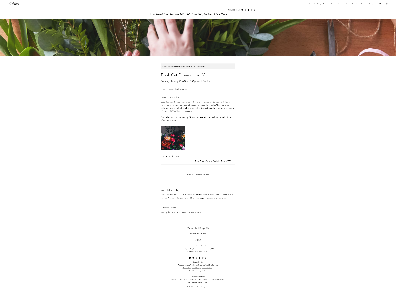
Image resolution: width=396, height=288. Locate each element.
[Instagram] (252, 10)
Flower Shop (187, 268)
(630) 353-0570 (233, 10)
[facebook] (249, 10)
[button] (386, 4)
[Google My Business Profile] (190, 258)
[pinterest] (255, 10)
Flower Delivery (207, 268)
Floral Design (196, 268)
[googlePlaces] (245, 10)
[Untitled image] (173, 138)
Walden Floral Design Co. (198, 228)
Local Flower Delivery (216, 279)
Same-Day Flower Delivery (179, 279)
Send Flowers (192, 282)
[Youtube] (242, 10)
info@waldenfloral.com (198, 233)
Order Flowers (203, 282)
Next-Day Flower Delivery (198, 279)
